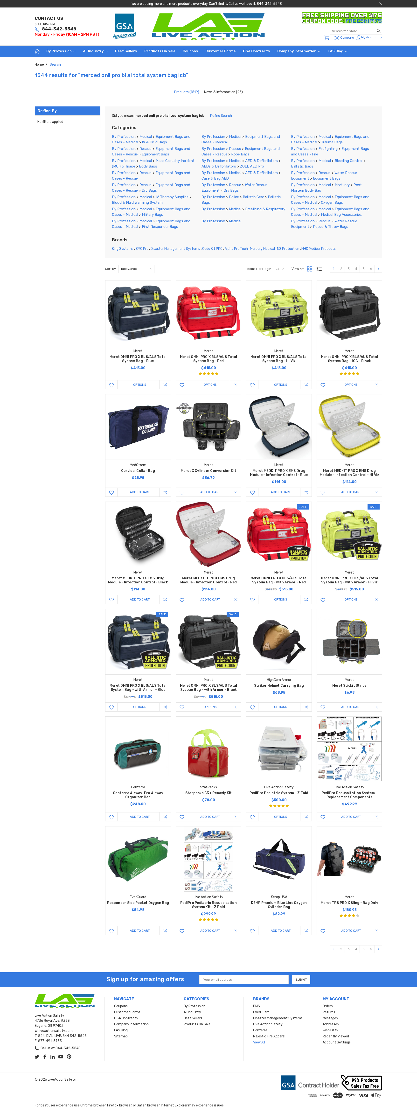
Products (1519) (186, 92)
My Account (370, 37)
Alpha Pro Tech (236, 249)
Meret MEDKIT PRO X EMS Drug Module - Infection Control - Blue (279, 473)
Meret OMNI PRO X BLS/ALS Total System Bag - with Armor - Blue (138, 688)
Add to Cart (140, 492)
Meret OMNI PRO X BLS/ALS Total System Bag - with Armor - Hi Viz (349, 580)
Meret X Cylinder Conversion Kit (208, 471)
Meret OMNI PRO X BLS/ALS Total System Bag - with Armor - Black (208, 688)
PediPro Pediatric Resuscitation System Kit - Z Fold (208, 905)
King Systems (122, 249)
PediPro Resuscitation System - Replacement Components (349, 795)
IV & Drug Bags (154, 142)
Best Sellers (126, 51)
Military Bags (152, 214)
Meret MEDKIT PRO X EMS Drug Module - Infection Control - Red (208, 580)
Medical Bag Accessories (341, 214)
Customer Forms (220, 51)
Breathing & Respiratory (265, 209)
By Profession (59, 51)
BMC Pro (142, 249)
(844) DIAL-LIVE (45, 24)
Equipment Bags (155, 154)
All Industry (93, 51)
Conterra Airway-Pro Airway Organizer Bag (138, 795)
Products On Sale (159, 51)
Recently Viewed (336, 1036)
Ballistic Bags (302, 166)
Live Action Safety (268, 1024)
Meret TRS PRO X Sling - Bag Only (349, 903)
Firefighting (328, 149)
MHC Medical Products (318, 249)
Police (234, 197)
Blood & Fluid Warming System (137, 202)
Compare (347, 37)
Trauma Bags (332, 142)
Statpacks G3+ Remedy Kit (208, 793)
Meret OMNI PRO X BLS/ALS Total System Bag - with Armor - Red (279, 580)
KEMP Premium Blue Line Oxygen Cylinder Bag (279, 905)
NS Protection (288, 249)
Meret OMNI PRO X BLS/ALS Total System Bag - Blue (138, 359)
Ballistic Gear (253, 197)
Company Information (297, 51)
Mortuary (342, 185)
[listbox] (136, 269)
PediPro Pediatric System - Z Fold (279, 793)
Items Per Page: (259, 269)
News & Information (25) (223, 92)
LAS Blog (336, 51)
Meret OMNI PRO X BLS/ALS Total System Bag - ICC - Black (349, 359)
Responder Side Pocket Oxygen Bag (138, 903)
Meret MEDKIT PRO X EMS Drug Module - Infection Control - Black (138, 580)
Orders (328, 1006)
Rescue (145, 149)
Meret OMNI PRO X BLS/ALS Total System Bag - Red (208, 359)
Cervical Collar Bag (138, 471)
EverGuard (261, 1012)
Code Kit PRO (212, 249)
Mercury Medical (262, 249)
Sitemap (121, 1036)
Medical (145, 136)
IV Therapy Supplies (172, 197)
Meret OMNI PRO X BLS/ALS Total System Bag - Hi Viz (279, 359)
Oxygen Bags (332, 202)
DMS (256, 1006)
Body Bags (148, 166)
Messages (330, 1018)
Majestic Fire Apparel (269, 1036)
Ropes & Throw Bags (330, 226)
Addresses (331, 1024)
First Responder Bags (160, 226)
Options (139, 384)
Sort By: (111, 269)
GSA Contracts (256, 51)
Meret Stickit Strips (349, 686)
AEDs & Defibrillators (219, 166)
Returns (329, 1012)
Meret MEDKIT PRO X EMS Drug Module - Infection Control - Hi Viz (349, 473)
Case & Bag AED (215, 178)
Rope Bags (240, 154)
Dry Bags (149, 190)
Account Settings (337, 1042)
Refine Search (221, 116)
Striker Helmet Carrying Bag (279, 686)
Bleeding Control (348, 161)
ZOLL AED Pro (252, 166)
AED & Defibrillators (261, 161)
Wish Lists (330, 1030)
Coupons (190, 51)
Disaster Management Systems (175, 249)
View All (259, 1042)
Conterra (260, 1030)
